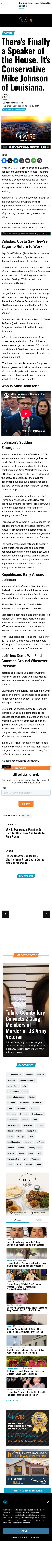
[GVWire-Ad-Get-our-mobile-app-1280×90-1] (26, 234)
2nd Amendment (13, 1368)
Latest (8, 33)
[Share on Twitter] (10, 160)
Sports (10, 1347)
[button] (47, 1502)
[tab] (17, 1220)
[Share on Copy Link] (39, 160)
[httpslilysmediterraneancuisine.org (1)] (27, 1215)
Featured (26, 816)
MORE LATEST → (14, 1401)
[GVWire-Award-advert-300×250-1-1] (27, 1445)
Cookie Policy (17, 1537)
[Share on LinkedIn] (15, 160)
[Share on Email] (27, 160)
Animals (10, 1260)
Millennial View (13, 1389)
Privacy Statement (31, 1537)
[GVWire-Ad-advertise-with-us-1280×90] (26, 148)
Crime (8, 1008)
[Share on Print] (21, 160)
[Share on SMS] (33, 160)
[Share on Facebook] (4, 160)
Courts (10, 9)
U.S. (7, 919)
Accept (26, 1531)
